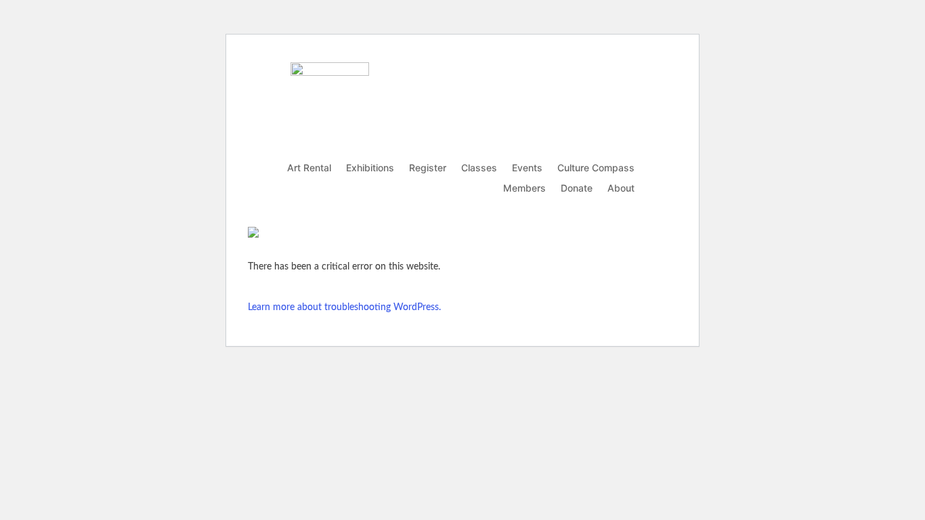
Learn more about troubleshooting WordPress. (344, 307)
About (620, 188)
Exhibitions (370, 168)
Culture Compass (595, 168)
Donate (577, 188)
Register (427, 168)
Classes (479, 168)
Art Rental (309, 168)
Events (527, 168)
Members (524, 188)
